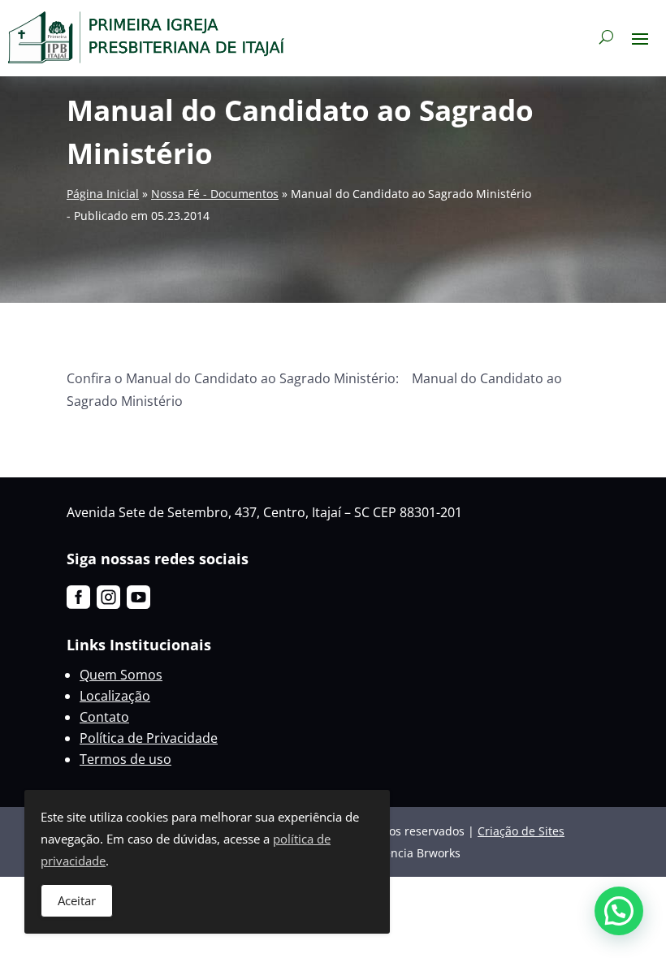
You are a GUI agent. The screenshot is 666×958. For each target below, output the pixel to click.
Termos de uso (125, 759)
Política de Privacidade (149, 738)
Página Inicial (103, 193)
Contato (104, 717)
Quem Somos (121, 675)
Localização (115, 696)
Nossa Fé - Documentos (215, 193)
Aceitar (77, 900)
